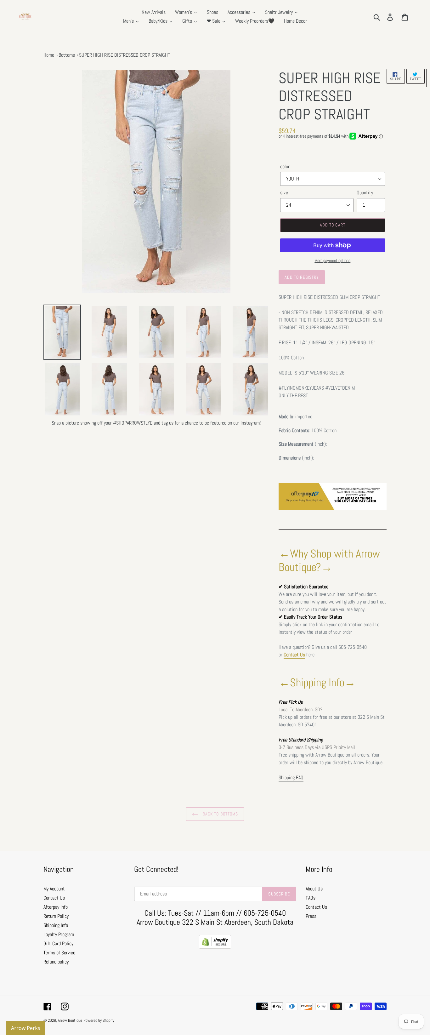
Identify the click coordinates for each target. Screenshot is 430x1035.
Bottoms (67, 55)
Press (311, 916)
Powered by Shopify (98, 1020)
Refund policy (56, 961)
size (284, 192)
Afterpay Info (55, 907)
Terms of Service (59, 952)
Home (48, 55)
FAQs (310, 898)
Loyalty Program (58, 934)
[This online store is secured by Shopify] (215, 947)
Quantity (365, 192)
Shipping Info (55, 925)
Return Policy (56, 916)
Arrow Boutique (70, 1020)
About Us (314, 888)
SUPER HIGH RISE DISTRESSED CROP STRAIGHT (124, 55)
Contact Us (294, 654)
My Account (54, 888)
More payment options (332, 260)
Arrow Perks (25, 1028)
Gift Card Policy (58, 943)
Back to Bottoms (219, 814)
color (285, 166)
